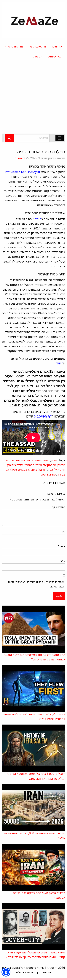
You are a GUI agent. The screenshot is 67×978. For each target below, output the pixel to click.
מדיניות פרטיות (14, 46)
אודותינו (57, 46)
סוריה (52, 474)
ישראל (42, 470)
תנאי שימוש (55, 56)
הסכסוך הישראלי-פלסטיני (40, 465)
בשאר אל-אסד (24, 460)
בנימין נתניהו (42, 460)
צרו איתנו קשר (37, 46)
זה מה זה (20, 158)
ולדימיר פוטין (15, 465)
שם (63, 532)
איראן (54, 460)
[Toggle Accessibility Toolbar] (6, 972)
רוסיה (44, 474)
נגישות (38, 56)
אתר (62, 561)
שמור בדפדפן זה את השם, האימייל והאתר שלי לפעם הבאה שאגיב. (36, 584)
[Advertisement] (33, 98)
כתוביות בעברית (27, 470)
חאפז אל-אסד (56, 470)
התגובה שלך (58, 507)
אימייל (61, 546)
